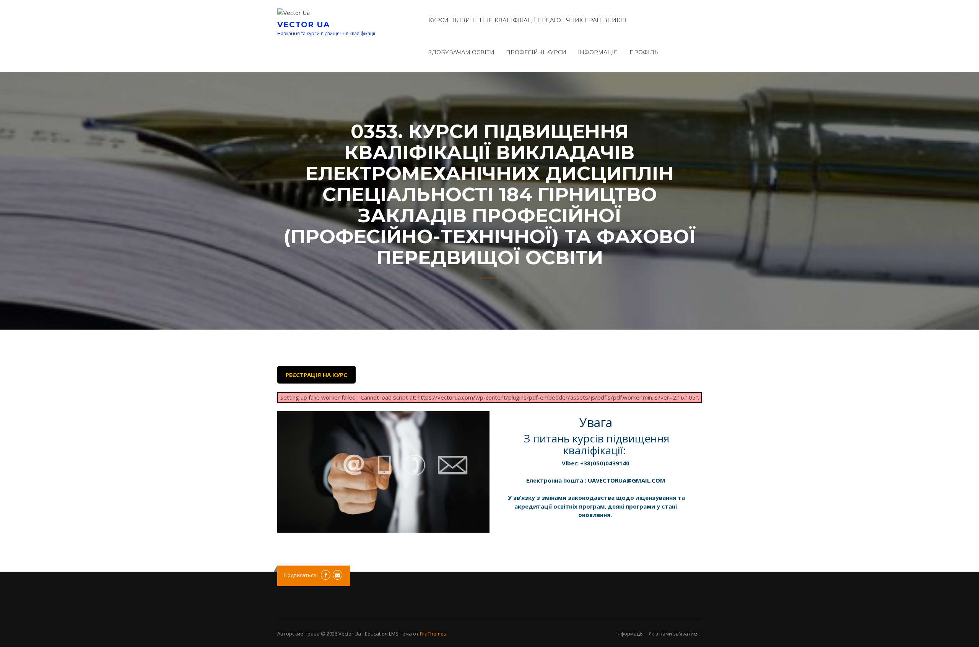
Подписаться (300, 575)
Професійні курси (536, 52)
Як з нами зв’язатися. (674, 633)
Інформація (598, 52)
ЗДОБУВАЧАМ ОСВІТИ (461, 52)
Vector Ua (303, 24)
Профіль (644, 52)
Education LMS (381, 633)
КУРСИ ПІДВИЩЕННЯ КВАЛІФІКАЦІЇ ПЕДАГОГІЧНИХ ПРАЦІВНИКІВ (527, 20)
